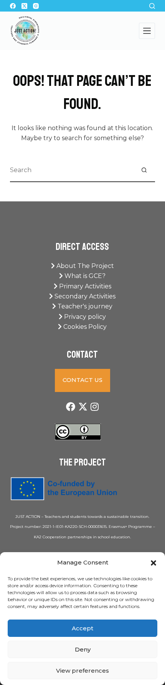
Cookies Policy (84, 326)
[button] (153, 563)
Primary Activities (84, 286)
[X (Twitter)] (24, 6)
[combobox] (71, 170)
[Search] (152, 6)
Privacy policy (84, 316)
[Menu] (147, 31)
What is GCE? (84, 276)
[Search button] (144, 170)
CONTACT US (82, 380)
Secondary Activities (84, 296)
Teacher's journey (84, 306)
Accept (82, 628)
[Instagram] (36, 6)
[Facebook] (13, 6)
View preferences (82, 670)
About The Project (84, 266)
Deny (83, 649)
